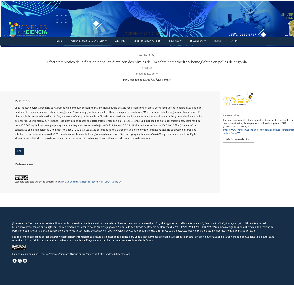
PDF (19, 151)
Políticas (174, 41)
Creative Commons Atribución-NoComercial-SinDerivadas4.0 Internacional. (90, 254)
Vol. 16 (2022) (147, 55)
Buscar (218, 41)
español (9, 35)
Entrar (234, 41)
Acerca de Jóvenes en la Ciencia (88, 41)
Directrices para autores (147, 41)
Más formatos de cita (238, 139)
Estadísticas (197, 41)
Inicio (59, 41)
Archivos (120, 41)
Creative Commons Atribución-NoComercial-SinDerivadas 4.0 (91, 182)
